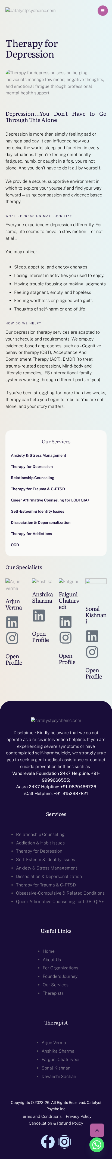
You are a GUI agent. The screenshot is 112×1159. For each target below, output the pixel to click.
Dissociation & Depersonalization (49, 876)
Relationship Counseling (40, 834)
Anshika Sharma (42, 597)
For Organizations (60, 967)
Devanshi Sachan (59, 1076)
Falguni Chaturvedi (69, 600)
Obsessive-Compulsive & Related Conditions (60, 893)
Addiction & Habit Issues (40, 843)
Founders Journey (60, 976)
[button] (103, 10)
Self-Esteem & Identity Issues (45, 859)
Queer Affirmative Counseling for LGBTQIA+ (60, 901)
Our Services (56, 984)
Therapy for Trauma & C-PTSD (46, 885)
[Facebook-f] (48, 1142)
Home (49, 951)
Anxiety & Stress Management (46, 868)
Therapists (53, 993)
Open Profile (13, 659)
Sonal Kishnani (96, 614)
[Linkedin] (12, 622)
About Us (52, 959)
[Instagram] (12, 638)
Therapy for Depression (39, 851)
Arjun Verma (13, 603)
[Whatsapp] (96, 1144)
